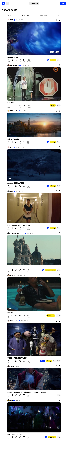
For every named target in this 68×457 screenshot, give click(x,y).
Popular (9, 15)
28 (58, 142)
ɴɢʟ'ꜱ (9, 434)
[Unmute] (10, 53)
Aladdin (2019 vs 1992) (15, 183)
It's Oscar (11, 102)
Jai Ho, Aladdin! (13, 139)
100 (58, 315)
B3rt (11, 191)
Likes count (25, 15)
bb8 (11, 400)
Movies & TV (50, 315)
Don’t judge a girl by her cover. (18, 225)
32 (58, 105)
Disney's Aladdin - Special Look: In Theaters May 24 (26, 392)
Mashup (53, 60)
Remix (42, 361)
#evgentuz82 (17, 434)
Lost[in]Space (14, 65)
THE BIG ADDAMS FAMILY (17, 358)
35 (58, 60)
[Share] (57, 20)
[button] (9, 60)
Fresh (59, 15)
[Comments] (16, 60)
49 (58, 186)
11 (59, 437)
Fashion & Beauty (50, 270)
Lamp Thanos (12, 57)
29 (58, 228)
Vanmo (12, 366)
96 (58, 361)
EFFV (11, 20)
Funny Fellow (14, 110)
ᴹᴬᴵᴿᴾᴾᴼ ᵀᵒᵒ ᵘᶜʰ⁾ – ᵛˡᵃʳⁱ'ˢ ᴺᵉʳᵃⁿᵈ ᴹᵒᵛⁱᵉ (18, 267)
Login (63, 3)
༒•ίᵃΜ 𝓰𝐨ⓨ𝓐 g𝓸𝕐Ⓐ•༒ (17, 233)
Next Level (11, 312)
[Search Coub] (7, 3)
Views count (43, 15)
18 (58, 270)
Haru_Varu (13, 275)
